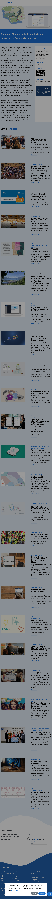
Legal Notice (14, 890)
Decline (34, 893)
